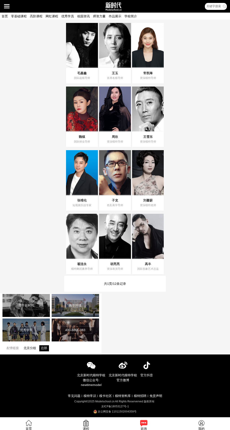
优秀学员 (67, 16)
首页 (5, 16)
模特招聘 (140, 396)
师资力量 (99, 16)
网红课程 (52, 16)
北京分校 (30, 348)
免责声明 (156, 396)
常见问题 (74, 396)
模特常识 (90, 396)
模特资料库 (123, 396)
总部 (44, 348)
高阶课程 (36, 16)
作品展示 (115, 16)
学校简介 (130, 16)
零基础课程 (19, 16)
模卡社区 (105, 396)
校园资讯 (83, 16)
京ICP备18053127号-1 (115, 406)
